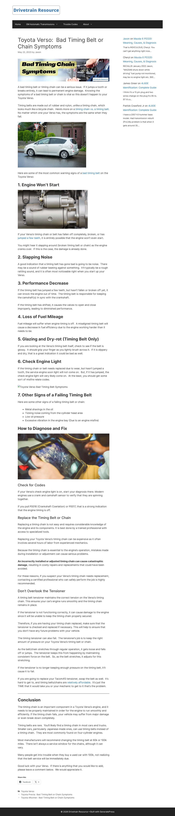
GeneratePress (107, 811)
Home (18, 24)
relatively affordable (78, 682)
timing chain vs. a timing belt (92, 109)
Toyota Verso (27, 791)
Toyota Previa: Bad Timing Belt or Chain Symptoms (46, 794)
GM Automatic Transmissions (40, 24)
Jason (126, 38)
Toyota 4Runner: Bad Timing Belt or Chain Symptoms (47, 797)
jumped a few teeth (29, 238)
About (86, 24)
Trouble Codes (70, 24)
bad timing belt (91, 173)
